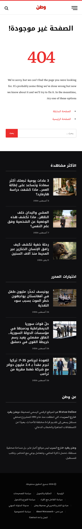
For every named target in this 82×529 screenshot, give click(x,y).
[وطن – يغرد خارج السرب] (41, 8)
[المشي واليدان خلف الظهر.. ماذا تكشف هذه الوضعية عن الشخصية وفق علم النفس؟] (64, 218)
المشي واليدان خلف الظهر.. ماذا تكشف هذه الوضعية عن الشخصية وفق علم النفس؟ (28, 219)
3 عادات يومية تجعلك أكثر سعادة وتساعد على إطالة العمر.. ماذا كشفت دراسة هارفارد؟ (29, 187)
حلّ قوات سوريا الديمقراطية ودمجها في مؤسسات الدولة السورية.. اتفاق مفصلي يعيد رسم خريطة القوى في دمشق (28, 333)
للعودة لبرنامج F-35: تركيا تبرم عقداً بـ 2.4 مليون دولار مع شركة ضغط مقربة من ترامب (27, 367)
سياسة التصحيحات (22, 493)
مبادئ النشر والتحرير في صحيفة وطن (51, 505)
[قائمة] (74, 8)
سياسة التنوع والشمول (24, 499)
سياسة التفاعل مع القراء (52, 499)
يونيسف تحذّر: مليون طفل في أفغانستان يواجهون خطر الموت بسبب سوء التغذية (28, 298)
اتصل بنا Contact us (38, 517)
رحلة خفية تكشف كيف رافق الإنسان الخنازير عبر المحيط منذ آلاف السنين (29, 249)
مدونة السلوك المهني (19, 505)
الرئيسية (60, 493)
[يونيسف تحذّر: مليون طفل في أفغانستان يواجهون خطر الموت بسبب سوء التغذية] (64, 298)
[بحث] (7, 8)
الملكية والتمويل (44, 493)
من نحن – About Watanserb (49, 511)
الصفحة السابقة (62, 111)
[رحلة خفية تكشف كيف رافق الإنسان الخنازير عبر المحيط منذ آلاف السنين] (64, 250)
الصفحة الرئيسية (61, 119)
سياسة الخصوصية (22, 511)
